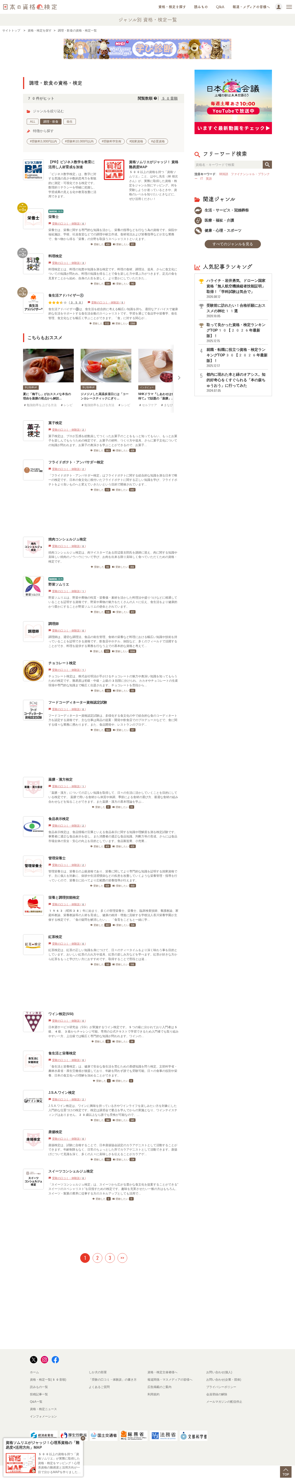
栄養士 (53, 217)
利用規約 (153, 1394)
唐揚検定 (55, 1132)
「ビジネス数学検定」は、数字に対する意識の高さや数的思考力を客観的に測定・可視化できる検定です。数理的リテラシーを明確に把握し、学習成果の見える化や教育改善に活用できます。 (72, 185)
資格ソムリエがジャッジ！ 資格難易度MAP (153, 164)
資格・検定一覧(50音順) (48, 1379)
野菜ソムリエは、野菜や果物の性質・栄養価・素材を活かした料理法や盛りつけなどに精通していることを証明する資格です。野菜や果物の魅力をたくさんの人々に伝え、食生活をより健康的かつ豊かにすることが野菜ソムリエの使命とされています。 (112, 602)
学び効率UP (31, 387)
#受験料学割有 (111, 141)
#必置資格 (158, 141)
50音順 (169, 98)
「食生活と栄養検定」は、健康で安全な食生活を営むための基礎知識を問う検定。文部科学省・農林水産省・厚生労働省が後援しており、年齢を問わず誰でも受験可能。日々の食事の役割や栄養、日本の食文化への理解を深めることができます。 (112, 1071)
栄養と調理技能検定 (64, 897)
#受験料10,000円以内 (79, 141)
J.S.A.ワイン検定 (61, 1092)
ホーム (34, 1372)
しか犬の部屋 (98, 1372)
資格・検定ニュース (43, 1409)
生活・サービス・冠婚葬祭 (226, 210)
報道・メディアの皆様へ (251, 7)
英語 (209, 178)
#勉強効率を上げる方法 (40, 405)
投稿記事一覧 (39, 1394)
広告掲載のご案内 (159, 1387)
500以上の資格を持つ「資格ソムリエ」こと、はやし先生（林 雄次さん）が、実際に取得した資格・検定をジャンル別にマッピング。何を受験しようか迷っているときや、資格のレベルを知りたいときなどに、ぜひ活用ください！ (153, 185)
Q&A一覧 (36, 1401)
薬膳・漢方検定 (60, 779)
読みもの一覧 (39, 1387)
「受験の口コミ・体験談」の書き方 (113, 1379)
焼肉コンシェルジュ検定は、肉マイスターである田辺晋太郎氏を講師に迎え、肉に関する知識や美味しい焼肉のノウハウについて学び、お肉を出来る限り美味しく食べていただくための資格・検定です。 (112, 557)
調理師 (53, 624)
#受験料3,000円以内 (43, 141)
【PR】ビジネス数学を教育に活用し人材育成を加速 (71, 164)
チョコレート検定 (62, 663)
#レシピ (66, 405)
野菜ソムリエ (58, 584)
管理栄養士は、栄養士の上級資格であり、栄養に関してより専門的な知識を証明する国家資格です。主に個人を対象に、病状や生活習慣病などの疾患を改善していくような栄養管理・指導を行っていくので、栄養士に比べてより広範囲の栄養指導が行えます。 (112, 876)
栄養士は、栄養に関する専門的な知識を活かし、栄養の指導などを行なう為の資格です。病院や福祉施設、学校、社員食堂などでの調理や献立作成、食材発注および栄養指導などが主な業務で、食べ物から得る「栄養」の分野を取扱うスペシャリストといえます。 (112, 234)
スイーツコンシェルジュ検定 (70, 1171)
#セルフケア (147, 405)
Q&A (220, 7)
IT (201, 178)
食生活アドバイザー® (66, 295)
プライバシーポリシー (221, 1387)
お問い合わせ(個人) (219, 1372)
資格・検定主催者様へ (162, 1372)
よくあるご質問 (99, 1387)
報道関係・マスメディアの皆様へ (170, 1379)
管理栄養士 (57, 858)
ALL (32, 121)
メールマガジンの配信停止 (224, 1401)
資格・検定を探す (172, 7)
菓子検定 (55, 423)
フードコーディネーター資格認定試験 (77, 702)
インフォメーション (43, 1416)
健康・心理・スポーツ (223, 230)
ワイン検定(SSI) (62, 1014)
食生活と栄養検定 (62, 1053)
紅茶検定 (55, 937)
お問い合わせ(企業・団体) (223, 1379)
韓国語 (223, 174)
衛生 (70, 121)
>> (122, 1257)
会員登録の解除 (216, 1394)
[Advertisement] (102, 514)
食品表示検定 (58, 819)
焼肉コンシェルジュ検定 (67, 539)
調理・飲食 (50, 121)
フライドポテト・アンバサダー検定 (76, 462)
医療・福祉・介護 (219, 220)
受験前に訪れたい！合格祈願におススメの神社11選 (236, 310)
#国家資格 (136, 141)
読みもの (201, 7)
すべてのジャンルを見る (232, 244)
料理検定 (55, 256)
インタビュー (147, 387)
